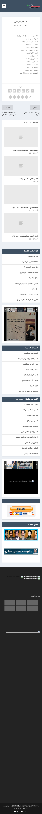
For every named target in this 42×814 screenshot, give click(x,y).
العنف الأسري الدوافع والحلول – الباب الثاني (25, 236)
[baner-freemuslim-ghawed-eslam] (9, 465)
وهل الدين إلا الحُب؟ (31, 404)
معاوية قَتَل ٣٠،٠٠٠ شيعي (30, 380)
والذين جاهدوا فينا (32, 369)
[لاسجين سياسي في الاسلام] (12, 309)
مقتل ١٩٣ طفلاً (33, 278)
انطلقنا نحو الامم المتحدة (30, 448)
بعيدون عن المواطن (31, 442)
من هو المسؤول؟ (32, 256)
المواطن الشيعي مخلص (30, 426)
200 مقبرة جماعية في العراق (29, 272)
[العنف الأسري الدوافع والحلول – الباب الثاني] (21, 223)
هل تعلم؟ (35, 289)
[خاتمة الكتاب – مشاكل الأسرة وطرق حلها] (21, 137)
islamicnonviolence (24, 806)
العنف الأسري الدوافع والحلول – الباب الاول (25, 207)
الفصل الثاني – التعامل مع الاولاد (28, 179)
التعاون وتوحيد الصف (31, 353)
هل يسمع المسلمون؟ (31, 267)
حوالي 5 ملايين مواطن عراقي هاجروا (26, 283)
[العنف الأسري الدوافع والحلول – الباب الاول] (21, 194)
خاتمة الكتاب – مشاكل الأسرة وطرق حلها (25, 150)
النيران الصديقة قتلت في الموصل (27, 300)
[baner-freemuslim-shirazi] (25, 465)
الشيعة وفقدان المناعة (31, 375)
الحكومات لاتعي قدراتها (30, 410)
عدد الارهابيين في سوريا (30, 261)
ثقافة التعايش (33, 386)
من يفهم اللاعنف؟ (32, 415)
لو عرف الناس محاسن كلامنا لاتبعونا (27, 437)
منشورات (25, 25)
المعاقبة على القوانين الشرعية (28, 391)
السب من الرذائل (32, 421)
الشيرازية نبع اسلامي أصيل (29, 431)
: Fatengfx (24, 808)
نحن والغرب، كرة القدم (30, 364)
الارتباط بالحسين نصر (31, 453)
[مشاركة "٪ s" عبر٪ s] (32, 91)
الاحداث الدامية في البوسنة (29, 294)
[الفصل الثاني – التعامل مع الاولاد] (21, 166)
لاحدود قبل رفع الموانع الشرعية (28, 358)
